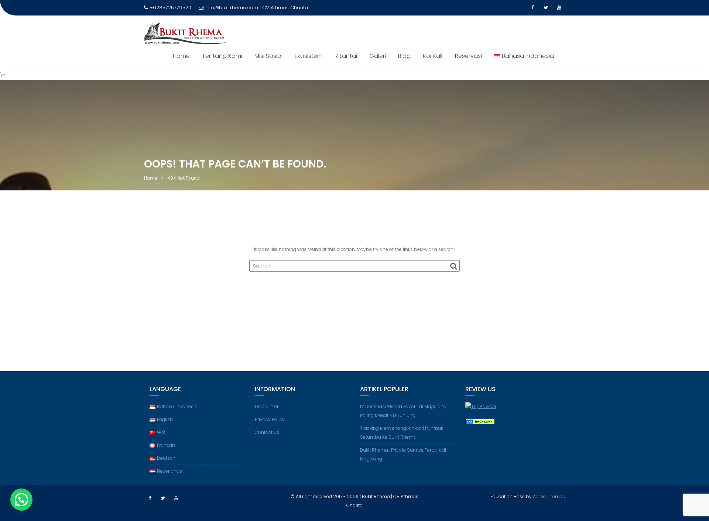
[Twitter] (546, 8)
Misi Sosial (268, 56)
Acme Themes (549, 496)
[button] (21, 500)
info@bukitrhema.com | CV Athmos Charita (256, 7)
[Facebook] (532, 8)
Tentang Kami (222, 56)
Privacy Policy (270, 419)
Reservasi (468, 56)
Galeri (377, 56)
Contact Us (267, 432)
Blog (404, 56)
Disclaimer (266, 406)
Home (181, 56)
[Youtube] (559, 8)
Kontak (433, 56)
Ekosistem (309, 56)
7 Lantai (346, 56)
